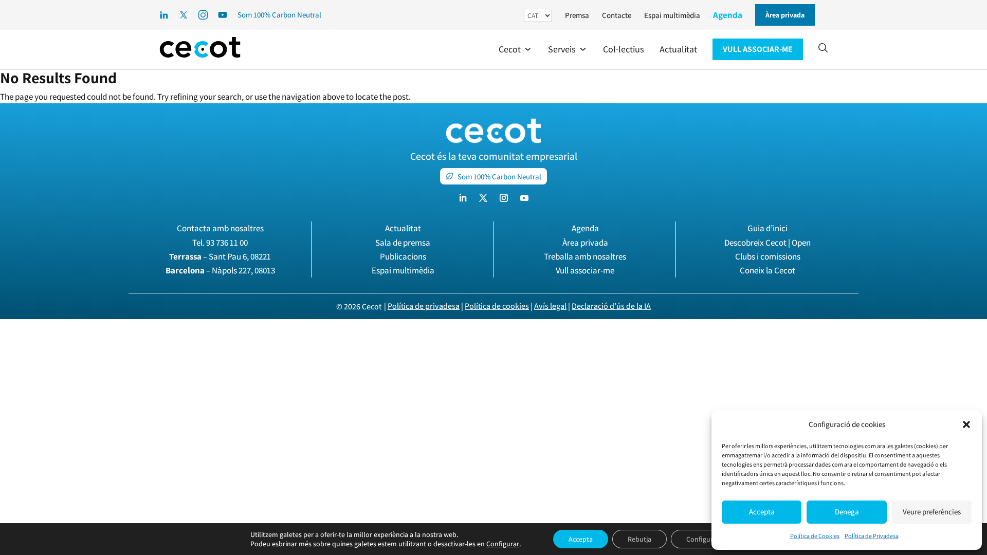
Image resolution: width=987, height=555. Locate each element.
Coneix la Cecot (767, 270)
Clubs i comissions (767, 256)
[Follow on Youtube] (524, 198)
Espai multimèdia (672, 15)
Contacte (616, 15)
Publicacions (403, 256)
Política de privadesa (424, 306)
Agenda (727, 15)
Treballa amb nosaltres (585, 256)
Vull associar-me (585, 270)
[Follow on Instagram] (504, 198)
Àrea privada (585, 242)
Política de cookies (497, 306)
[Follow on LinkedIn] (462, 198)
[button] (966, 424)
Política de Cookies (814, 536)
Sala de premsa (402, 242)
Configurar (502, 543)
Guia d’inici (767, 228)
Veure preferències (932, 511)
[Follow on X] (483, 198)
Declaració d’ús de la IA (611, 306)
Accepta (762, 511)
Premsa (577, 15)
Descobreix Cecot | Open (767, 242)
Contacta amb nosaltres (220, 228)
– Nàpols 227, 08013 (220, 270)
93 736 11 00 (227, 242)
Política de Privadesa (872, 536)
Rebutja (639, 539)
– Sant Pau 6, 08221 (220, 256)
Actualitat (403, 228)
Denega (847, 511)
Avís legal (550, 306)
